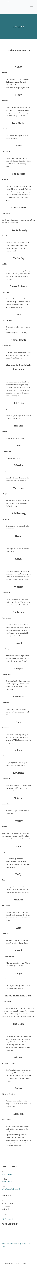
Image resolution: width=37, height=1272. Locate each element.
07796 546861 (7, 1182)
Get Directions (7, 1219)
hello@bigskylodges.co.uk (11, 1189)
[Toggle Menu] (31, 7)
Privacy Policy (21, 1243)
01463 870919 (7, 1175)
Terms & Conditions (9, 1243)
